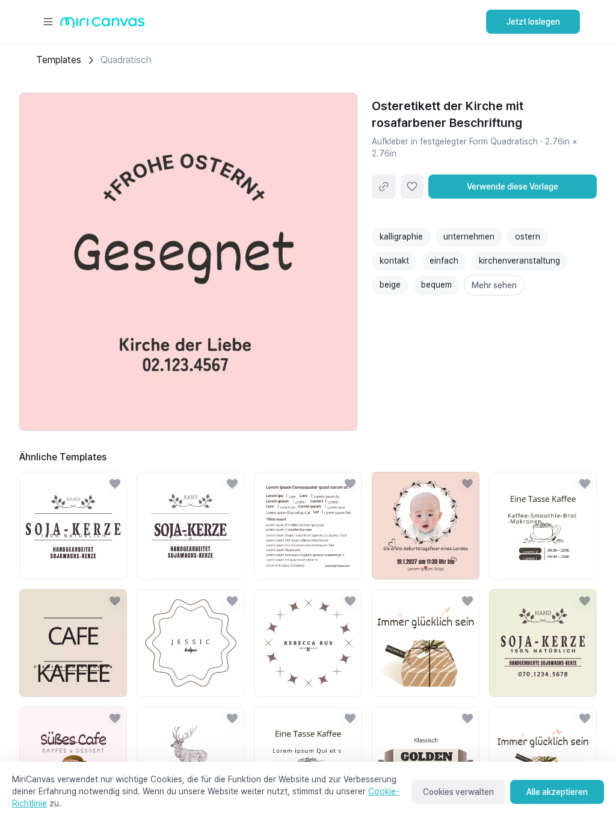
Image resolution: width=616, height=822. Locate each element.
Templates (58, 60)
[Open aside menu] (48, 22)
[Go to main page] (102, 25)
